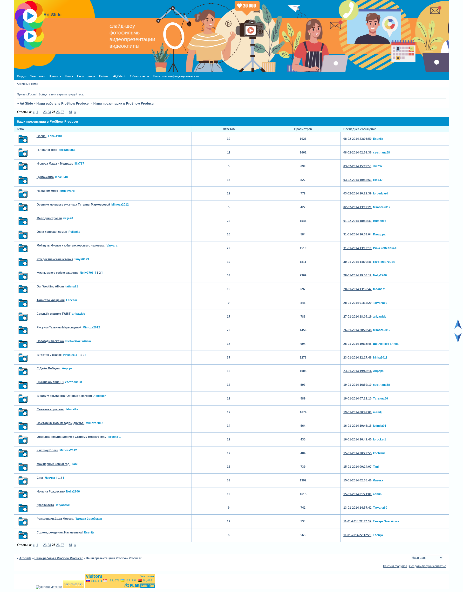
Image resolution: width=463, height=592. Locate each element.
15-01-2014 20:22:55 (357, 453)
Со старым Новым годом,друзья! (60, 423)
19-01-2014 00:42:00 (357, 412)
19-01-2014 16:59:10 (357, 384)
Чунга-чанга (45, 177)
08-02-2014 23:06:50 (357, 138)
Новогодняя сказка (50, 341)
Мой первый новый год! (53, 464)
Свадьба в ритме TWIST (53, 313)
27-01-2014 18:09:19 (357, 316)
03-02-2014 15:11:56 (357, 166)
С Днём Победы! (49, 368)
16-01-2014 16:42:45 (357, 439)
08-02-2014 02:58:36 (357, 152)
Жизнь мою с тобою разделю (57, 272)
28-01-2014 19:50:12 (357, 275)
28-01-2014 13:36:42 (357, 289)
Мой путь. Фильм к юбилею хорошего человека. (71, 245)
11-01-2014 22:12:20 (357, 535)
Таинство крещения (51, 300)
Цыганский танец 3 (50, 382)
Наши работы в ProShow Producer (63, 103)
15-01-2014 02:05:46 (357, 480)
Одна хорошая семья (52, 231)
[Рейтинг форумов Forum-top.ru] (73, 587)
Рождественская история (55, 259)
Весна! (42, 136)
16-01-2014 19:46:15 (357, 425)
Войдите (44, 94)
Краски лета (45, 505)
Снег (40, 477)
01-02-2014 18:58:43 (357, 221)
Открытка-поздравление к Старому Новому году (71, 437)
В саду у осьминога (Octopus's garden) (64, 396)
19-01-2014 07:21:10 (357, 398)
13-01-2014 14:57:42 (357, 507)
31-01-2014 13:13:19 (357, 248)
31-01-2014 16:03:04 (357, 234)
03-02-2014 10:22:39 (357, 193)
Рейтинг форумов (395, 566)
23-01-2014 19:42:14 (357, 371)
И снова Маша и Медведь (55, 163)
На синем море (47, 191)
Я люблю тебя (47, 150)
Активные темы (27, 84)
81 (70, 112)
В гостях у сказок (49, 355)
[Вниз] (458, 341)
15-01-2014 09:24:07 (357, 466)
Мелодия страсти (49, 218)
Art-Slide (26, 103)
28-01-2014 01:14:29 (357, 303)
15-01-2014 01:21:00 (357, 494)
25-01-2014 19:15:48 (357, 344)
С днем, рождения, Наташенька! (60, 532)
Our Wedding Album (50, 286)
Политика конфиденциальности (176, 76)
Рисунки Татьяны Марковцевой (59, 327)
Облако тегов (139, 76)
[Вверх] (458, 328)
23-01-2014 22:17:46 (357, 357)
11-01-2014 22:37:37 (357, 521)
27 (62, 112)
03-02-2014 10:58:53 (357, 180)
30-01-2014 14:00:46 (357, 262)
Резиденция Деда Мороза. (55, 518)
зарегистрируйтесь (70, 94)
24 (49, 112)
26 (58, 112)
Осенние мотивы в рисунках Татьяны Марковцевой (73, 204)
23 (45, 112)
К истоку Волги (47, 450)
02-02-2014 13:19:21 (357, 207)
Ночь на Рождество (51, 491)
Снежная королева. (50, 409)
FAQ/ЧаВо (118, 76)
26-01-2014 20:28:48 (357, 330)
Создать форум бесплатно (427, 566)
